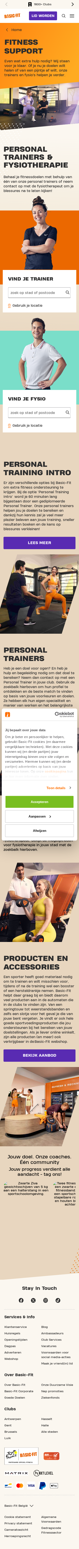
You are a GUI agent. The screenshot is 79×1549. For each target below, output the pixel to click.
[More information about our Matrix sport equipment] (16, 1473)
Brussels (10, 1431)
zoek (67, 292)
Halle (45, 1425)
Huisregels (12, 1333)
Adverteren (12, 1352)
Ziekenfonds (50, 1397)
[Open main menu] (72, 16)
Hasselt (46, 1419)
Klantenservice (15, 1327)
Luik (7, 1438)
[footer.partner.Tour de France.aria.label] (21, 1456)
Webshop (11, 1359)
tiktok (57, 1300)
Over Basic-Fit (14, 1385)
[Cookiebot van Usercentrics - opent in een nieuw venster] (56, 714)
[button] (5, 4)
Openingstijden (15, 1339)
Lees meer (39, 543)
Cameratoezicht (16, 1529)
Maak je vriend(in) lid (57, 1363)
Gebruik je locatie (26, 305)
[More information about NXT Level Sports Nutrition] (43, 1473)
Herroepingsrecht (17, 1536)
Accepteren (39, 802)
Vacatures (48, 1346)
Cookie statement (17, 1517)
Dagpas (10, 1346)
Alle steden (49, 1431)
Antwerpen (12, 1419)
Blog (44, 1327)
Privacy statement (18, 1523)
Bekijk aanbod (39, 1055)
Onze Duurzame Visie (57, 1385)
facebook (21, 1300)
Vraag (63, 15)
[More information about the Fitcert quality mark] (51, 1456)
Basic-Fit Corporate (18, 1391)
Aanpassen (37, 816)
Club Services (51, 1339)
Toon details (56, 788)
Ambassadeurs (52, 1333)
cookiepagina (55, 771)
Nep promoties (52, 1391)
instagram (45, 1300)
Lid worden (43, 16)
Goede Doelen (14, 1397)
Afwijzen (39, 831)
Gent (8, 1425)
